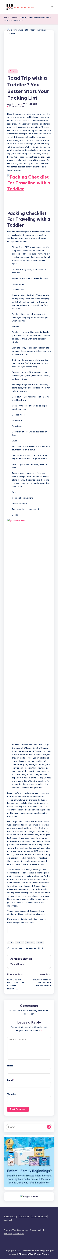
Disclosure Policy (39, 1216)
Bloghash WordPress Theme (34, 1254)
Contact (8, 1220)
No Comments (18, 106)
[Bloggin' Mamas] (29, 1196)
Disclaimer (24, 1216)
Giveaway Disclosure (14, 1233)
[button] (17, 964)
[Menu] (52, 7)
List (10, 942)
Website (11, 1094)
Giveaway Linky (38, 1230)
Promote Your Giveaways (16, 1230)
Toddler (30, 942)
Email (10, 1080)
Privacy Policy (10, 1216)
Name (11, 1065)
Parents (19, 942)
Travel (13, 71)
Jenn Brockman (21, 958)
